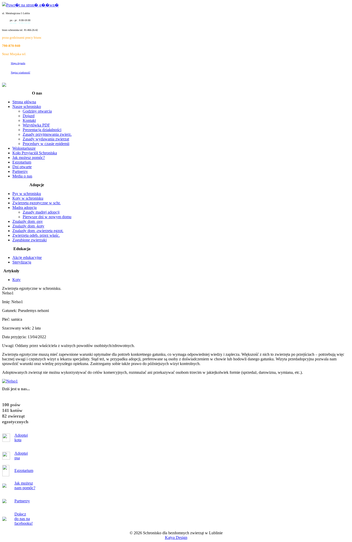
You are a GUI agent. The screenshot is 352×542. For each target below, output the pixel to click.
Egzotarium (23, 470)
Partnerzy (22, 501)
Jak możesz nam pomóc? (24, 485)
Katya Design (176, 537)
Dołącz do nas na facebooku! (23, 519)
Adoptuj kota (21, 437)
